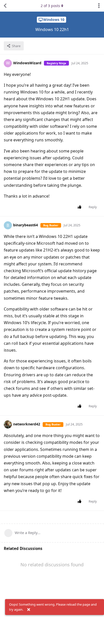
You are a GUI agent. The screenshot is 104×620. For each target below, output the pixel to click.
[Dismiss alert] (28, 609)
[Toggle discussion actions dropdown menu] (99, 6)
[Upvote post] (80, 207)
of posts (50, 5)
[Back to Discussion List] (5, 6)
